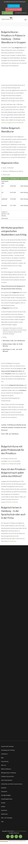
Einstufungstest (8, 13)
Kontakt (3, 803)
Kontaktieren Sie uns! (20, 13)
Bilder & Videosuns (6, 769)
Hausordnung (4, 761)
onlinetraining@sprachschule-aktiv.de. (12, 122)
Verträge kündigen (6, 795)
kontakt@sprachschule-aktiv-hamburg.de (14, 1)
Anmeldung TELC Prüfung (14, 9)
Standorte (3, 787)
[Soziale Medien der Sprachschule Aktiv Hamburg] (8, 836)
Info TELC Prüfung (14, 6)
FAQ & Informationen (6, 780)
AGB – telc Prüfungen (6, 818)
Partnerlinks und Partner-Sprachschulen (11, 784)
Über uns (3, 765)
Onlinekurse (4, 754)
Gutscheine (4, 791)
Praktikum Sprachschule (7, 776)
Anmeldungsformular (6, 799)
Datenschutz (4, 814)
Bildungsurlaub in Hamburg (8, 772)
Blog (2, 757)
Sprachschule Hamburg (7, 746)
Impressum (4, 810)
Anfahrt (3, 806)
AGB (2, 821)
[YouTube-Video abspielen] (14, 75)
